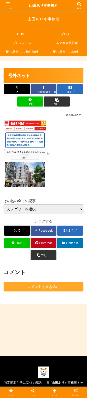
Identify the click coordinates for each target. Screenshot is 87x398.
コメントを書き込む (43, 287)
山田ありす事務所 (43, 5)
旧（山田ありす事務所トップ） (64, 385)
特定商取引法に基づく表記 (22, 382)
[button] (57, 101)
